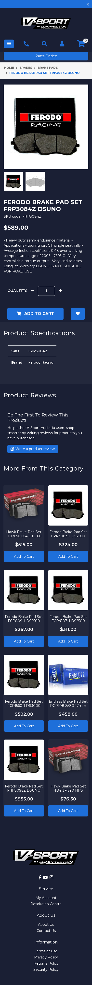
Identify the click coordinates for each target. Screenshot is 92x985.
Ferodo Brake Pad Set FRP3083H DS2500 (68, 534)
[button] (78, 314)
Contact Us (46, 930)
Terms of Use (46, 951)
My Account (46, 898)
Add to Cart (38, 313)
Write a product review (34, 449)
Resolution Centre (46, 904)
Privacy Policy (46, 957)
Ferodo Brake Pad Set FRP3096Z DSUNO (24, 788)
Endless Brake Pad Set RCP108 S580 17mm (68, 703)
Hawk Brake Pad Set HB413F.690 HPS (68, 788)
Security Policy (46, 969)
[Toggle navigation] (9, 44)
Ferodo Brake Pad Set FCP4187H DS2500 (68, 618)
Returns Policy (46, 963)
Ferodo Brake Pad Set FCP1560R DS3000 (24, 703)
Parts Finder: (46, 56)
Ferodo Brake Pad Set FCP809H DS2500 (24, 618)
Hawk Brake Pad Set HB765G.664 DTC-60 (23, 534)
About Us (46, 924)
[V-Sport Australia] (46, 23)
